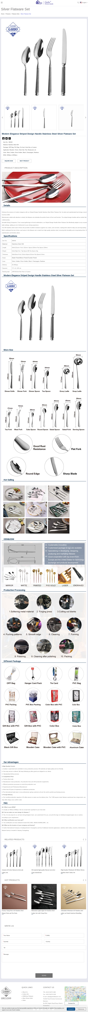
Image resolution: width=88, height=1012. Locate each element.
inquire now (9, 161)
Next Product (24, 161)
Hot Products (12, 880)
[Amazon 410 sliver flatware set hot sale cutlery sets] (14, 856)
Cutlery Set (26, 994)
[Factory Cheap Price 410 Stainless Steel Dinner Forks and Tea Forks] (14, 896)
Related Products (14, 839)
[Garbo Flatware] (6, 999)
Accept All (71, 1009)
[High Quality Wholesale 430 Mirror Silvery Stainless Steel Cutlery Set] (73, 856)
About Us (25, 992)
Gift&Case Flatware (28, 996)
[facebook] (3, 138)
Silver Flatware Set (26, 14)
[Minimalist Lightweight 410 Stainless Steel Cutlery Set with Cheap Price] (44, 896)
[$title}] (44, 62)
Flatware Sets (15, 14)
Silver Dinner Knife (28, 998)
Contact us (71, 1003)
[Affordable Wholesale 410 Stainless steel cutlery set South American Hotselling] (73, 896)
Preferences (81, 1009)
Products (8, 14)
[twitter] (6, 138)
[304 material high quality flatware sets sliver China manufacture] (44, 856)
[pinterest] (10, 138)
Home (2, 14)
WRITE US (9, 926)
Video (24, 1000)
